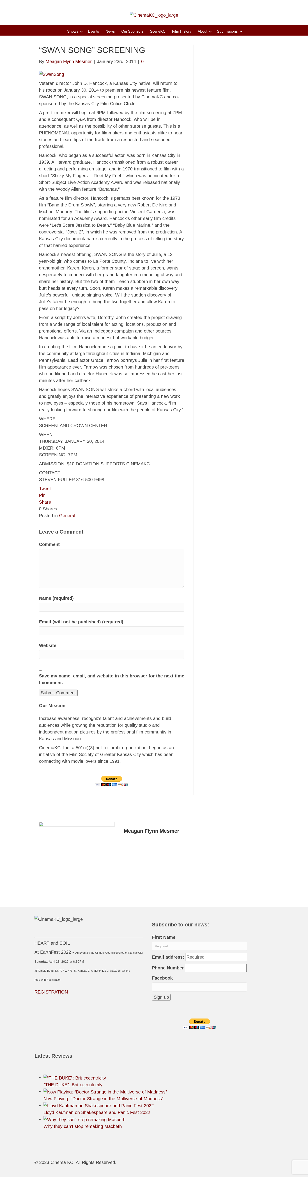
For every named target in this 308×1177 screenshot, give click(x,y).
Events (93, 31)
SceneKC (157, 31)
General (67, 515)
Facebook (162, 978)
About (202, 31)
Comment (49, 544)
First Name (163, 937)
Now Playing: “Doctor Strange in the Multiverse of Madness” (103, 1098)
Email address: (168, 957)
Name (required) (56, 598)
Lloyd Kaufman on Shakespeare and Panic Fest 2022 (97, 1112)
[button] (81, 31)
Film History (181, 31)
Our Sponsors (132, 31)
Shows (72, 31)
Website (47, 645)
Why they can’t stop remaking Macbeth (83, 1126)
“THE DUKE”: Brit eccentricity (73, 1084)
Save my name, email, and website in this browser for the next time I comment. (111, 679)
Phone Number (168, 967)
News (110, 31)
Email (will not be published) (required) (81, 621)
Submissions (227, 31)
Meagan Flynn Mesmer (151, 831)
